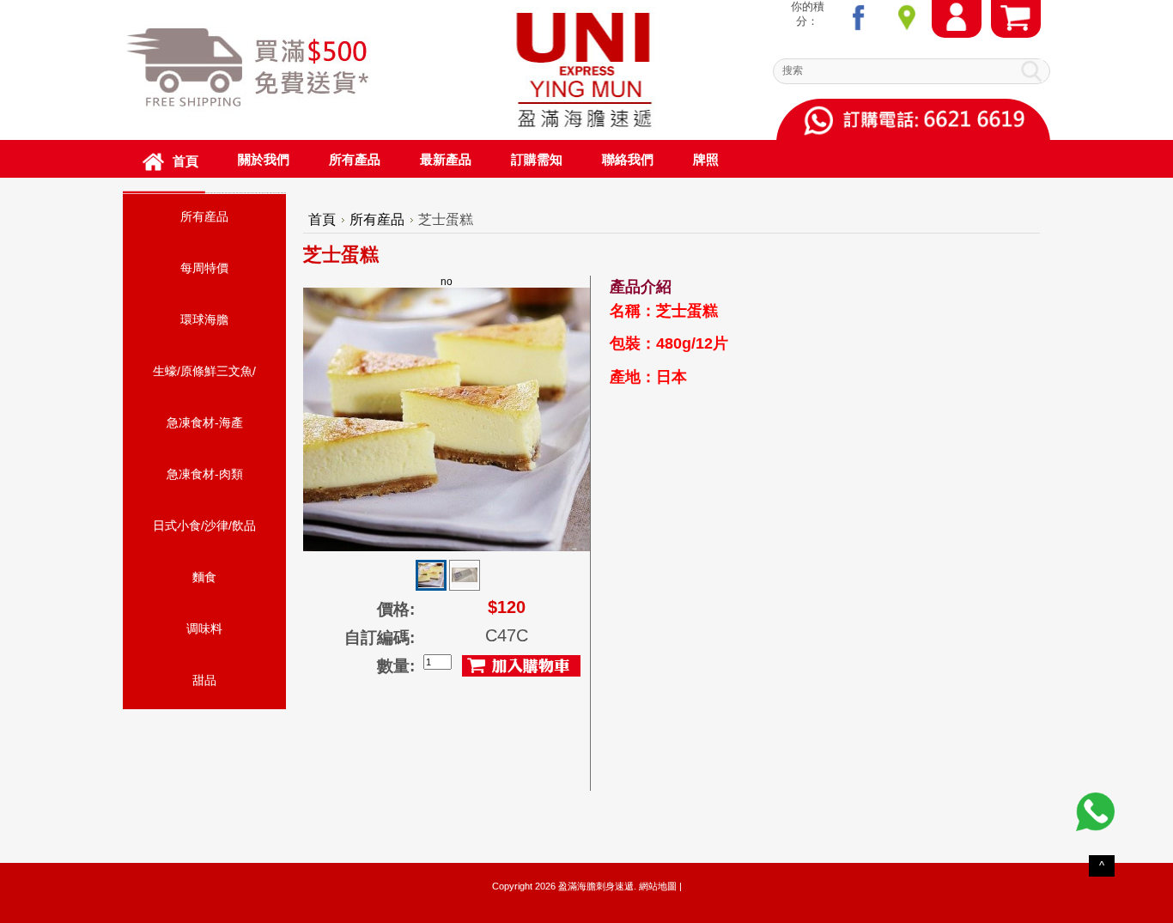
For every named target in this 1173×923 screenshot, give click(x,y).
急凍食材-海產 (205, 422)
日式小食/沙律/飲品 (204, 525)
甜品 (204, 680)
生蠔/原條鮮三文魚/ (204, 371)
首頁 (322, 219)
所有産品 (204, 216)
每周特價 (204, 268)
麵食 (204, 577)
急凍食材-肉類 (205, 474)
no (447, 282)
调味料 (204, 628)
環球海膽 (204, 319)
